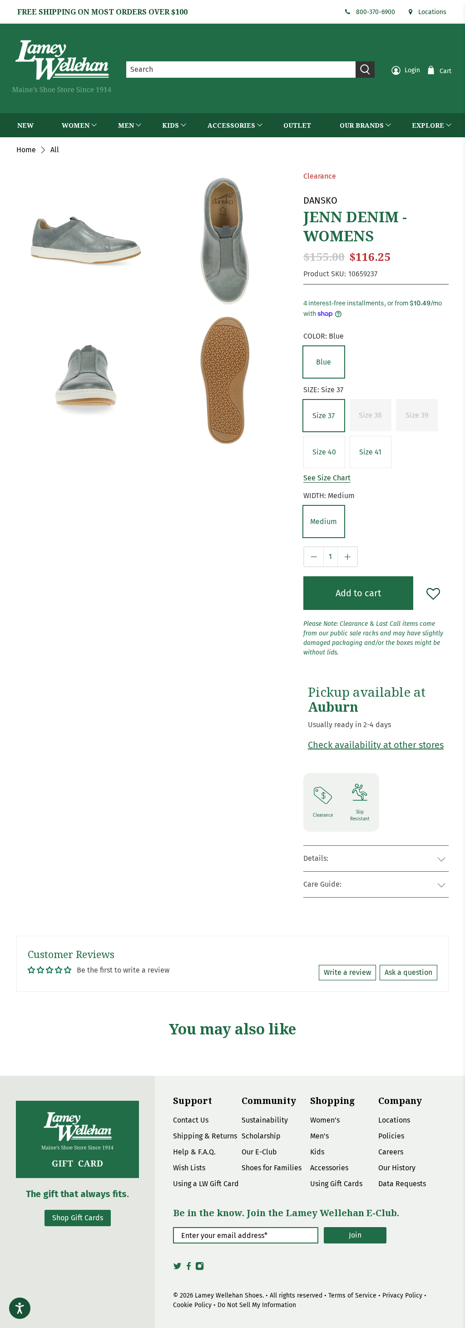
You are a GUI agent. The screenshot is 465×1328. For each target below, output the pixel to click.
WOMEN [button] (75, 125)
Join (355, 1235)
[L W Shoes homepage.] (62, 66)
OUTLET (297, 125)
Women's (325, 1120)
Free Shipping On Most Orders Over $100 (102, 12)
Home (26, 150)
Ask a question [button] (408, 972)
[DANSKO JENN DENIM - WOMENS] (224, 241)
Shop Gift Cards (77, 1217)
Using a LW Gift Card (206, 1183)
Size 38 (370, 415)
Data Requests (402, 1183)
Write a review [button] (347, 972)
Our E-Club (259, 1152)
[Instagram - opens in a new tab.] (199, 1268)
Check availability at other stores (376, 744)
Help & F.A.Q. (194, 1152)
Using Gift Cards (336, 1183)
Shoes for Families (272, 1167)
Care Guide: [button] (322, 884)
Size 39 (417, 415)
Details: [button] (315, 858)
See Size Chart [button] (327, 478)
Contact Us (190, 1120)
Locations (432, 12)
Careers (390, 1152)
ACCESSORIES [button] (231, 125)
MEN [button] (126, 125)
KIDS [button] (170, 125)
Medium (323, 521)
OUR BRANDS (362, 125)
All (54, 150)
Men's (319, 1136)
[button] (323, 362)
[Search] (365, 69)
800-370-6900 (375, 12)
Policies (391, 1136)
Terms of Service (352, 1295)
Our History (397, 1167)
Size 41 (370, 452)
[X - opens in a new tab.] (177, 1268)
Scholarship (261, 1136)
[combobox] (241, 69)
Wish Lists (189, 1167)
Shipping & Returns (205, 1136)
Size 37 (323, 415)
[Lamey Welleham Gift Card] (77, 1139)
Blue (323, 362)
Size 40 (324, 452)
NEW (25, 125)
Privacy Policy (402, 1295)
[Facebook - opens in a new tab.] (188, 1268)
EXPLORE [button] (428, 125)
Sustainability (265, 1120)
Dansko (320, 200)
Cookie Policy (192, 1305)
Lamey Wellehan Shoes (228, 1295)
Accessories (329, 1167)
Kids (317, 1152)
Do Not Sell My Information (257, 1305)
